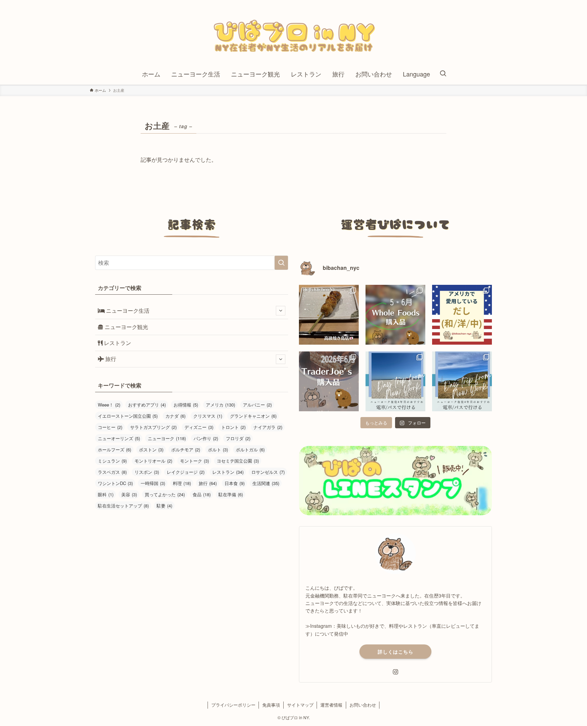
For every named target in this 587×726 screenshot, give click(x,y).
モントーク (194, 460)
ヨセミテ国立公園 (238, 460)
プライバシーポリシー (233, 705)
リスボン (147, 472)
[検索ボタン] (442, 73)
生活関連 (265, 483)
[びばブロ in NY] (293, 33)
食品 (202, 494)
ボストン (151, 449)
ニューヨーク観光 (125, 327)
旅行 (110, 359)
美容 (129, 494)
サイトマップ (300, 705)
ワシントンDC (115, 483)
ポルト (218, 449)
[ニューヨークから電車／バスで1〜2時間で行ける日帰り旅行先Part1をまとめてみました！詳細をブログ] (462, 381)
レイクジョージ (185, 472)
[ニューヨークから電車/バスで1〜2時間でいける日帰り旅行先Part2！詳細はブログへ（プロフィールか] (395, 381)
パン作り (206, 438)
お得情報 (186, 404)
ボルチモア (185, 449)
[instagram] (395, 672)
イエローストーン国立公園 (128, 416)
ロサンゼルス (268, 472)
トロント (233, 427)
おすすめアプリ (147, 404)
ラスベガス (112, 472)
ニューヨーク (167, 438)
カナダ (175, 416)
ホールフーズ (114, 449)
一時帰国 (153, 483)
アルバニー (257, 404)
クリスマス (207, 416)
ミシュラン (112, 460)
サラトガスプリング (153, 427)
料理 (182, 483)
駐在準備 (230, 494)
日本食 (235, 483)
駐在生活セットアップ (123, 505)
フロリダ (238, 438)
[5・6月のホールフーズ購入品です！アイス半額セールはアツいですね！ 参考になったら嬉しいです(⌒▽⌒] (395, 315)
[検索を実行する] (281, 263)
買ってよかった (165, 494)
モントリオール (153, 460)
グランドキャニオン (253, 416)
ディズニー (198, 427)
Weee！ (109, 404)
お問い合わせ (363, 705)
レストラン (117, 343)
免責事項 (271, 705)
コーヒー (110, 427)
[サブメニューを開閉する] (280, 310)
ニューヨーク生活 (127, 310)
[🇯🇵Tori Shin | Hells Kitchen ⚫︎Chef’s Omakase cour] (329, 315)
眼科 (105, 494)
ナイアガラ (267, 427)
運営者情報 (331, 705)
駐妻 (164, 505)
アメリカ (220, 404)
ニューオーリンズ (119, 438)
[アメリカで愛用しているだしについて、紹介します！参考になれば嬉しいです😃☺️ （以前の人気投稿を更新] (462, 315)
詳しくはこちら (395, 651)
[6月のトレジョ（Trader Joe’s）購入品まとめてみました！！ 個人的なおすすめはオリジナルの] (329, 381)
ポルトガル (250, 449)
